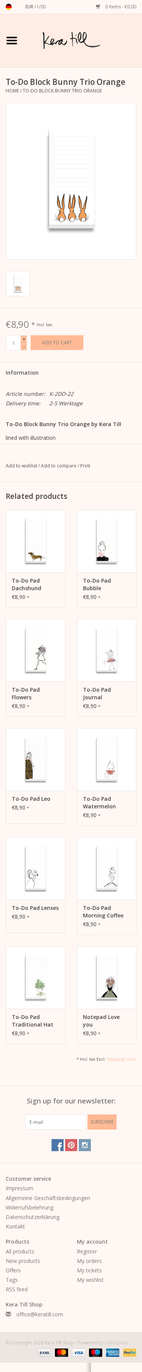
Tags (12, 1279)
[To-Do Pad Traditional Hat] (36, 977)
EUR (29, 6)
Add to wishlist (22, 466)
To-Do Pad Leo (31, 798)
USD (41, 6)
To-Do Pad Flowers (26, 693)
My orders (89, 1260)
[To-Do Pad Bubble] (107, 541)
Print (85, 466)
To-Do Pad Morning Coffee (103, 911)
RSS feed (17, 1289)
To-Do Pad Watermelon (99, 802)
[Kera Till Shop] (83, 40)
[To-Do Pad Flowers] (36, 650)
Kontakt (15, 1226)
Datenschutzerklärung (32, 1216)
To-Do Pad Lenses (35, 907)
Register (87, 1251)
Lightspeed (116, 1342)
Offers (13, 1270)
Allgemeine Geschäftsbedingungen (48, 1198)
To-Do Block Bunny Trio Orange (62, 91)
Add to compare (59, 466)
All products (20, 1251)
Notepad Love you (101, 1020)
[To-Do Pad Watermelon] (107, 759)
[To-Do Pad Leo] (36, 759)
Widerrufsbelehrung (29, 1207)
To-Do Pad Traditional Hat (32, 1020)
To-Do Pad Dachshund (26, 584)
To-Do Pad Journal (97, 693)
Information (22, 372)
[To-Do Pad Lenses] (36, 868)
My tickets (89, 1270)
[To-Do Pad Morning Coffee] (107, 868)
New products (23, 1260)
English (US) (19, 7)
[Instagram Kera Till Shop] (85, 1145)
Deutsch (9, 7)
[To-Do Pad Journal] (107, 650)
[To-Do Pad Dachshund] (36, 541)
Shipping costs (121, 1059)
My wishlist (90, 1279)
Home (12, 91)
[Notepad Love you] (107, 977)
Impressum (19, 1188)
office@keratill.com (39, 1314)
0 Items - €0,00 (120, 6)
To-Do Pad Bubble (97, 584)
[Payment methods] (43, 1352)
